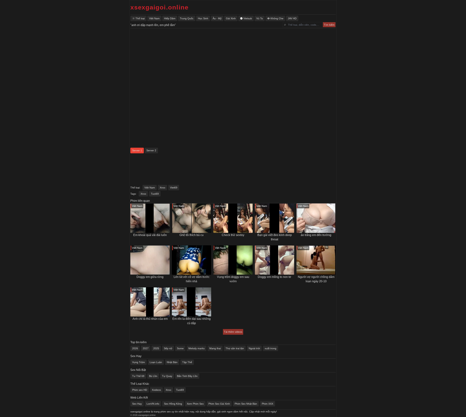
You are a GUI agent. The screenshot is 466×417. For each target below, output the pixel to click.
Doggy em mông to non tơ (274, 276)
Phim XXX (267, 403)
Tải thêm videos (233, 331)
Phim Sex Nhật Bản (246, 403)
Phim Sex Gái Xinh (219, 403)
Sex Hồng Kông (173, 403)
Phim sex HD (139, 389)
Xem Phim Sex (195, 403)
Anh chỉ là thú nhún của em (150, 318)
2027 (146, 348)
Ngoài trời (254, 348)
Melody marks (196, 348)
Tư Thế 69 (138, 376)
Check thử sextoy (233, 235)
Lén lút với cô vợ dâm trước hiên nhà (192, 279)
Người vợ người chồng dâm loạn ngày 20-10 (316, 279)
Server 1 (137, 150)
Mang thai (215, 348)
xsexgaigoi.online (159, 7)
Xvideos (156, 389)
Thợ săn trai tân (235, 348)
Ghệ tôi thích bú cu (191, 235)
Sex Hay (137, 403)
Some (180, 348)
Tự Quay (167, 376)
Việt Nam (149, 187)
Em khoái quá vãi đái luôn (150, 235)
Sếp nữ (168, 348)
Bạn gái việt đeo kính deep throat (274, 237)
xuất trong (270, 348)
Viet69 (173, 187)
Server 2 (151, 150)
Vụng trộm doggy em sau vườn (233, 279)
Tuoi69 (155, 193)
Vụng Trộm (138, 362)
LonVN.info (153, 403)
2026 (135, 348)
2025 (156, 348)
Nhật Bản (172, 362)
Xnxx (162, 187)
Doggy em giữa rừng (150, 276)
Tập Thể (187, 362)
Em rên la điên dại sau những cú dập (191, 321)
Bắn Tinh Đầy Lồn (187, 376)
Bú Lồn (153, 376)
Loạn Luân (156, 362)
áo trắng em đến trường (316, 235)
